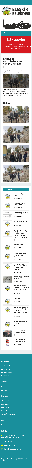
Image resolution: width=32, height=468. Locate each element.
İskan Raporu (5, 407)
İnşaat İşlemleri (6, 411)
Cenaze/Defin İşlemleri (8, 414)
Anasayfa (12, 44)
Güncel (21, 44)
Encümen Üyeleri (6, 373)
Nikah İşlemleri (5, 401)
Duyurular (4, 390)
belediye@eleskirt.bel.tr (12, 449)
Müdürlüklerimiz (6, 376)
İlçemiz (3, 425)
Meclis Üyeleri (5, 369)
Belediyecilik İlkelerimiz (8, 366)
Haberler (7, 46)
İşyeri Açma (5, 404)
